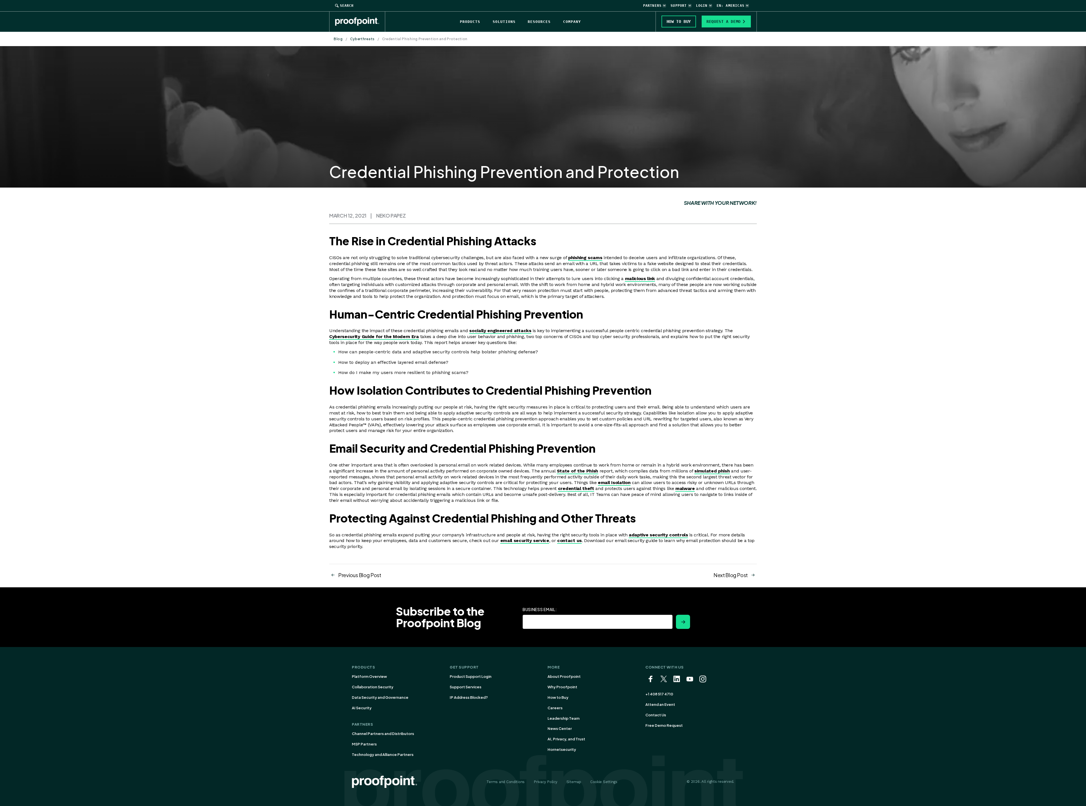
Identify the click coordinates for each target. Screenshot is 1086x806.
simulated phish (712, 471)
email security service (524, 540)
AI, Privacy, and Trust (566, 739)
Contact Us (655, 715)
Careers (555, 708)
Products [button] (470, 22)
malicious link (640, 278)
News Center (560, 728)
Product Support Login (471, 676)
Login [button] (702, 6)
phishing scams (585, 257)
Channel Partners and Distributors (383, 733)
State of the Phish (577, 471)
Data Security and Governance (380, 697)
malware (685, 488)
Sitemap (573, 782)
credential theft (576, 488)
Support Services (465, 687)
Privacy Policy (545, 782)
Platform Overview (369, 676)
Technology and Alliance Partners (382, 754)
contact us (569, 540)
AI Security (362, 708)
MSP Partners (364, 744)
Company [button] (572, 22)
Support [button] (679, 6)
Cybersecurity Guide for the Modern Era (374, 336)
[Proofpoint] (360, 21)
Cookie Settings (603, 782)
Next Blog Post (731, 575)
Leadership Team (563, 718)
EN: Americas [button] (730, 6)
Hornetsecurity (562, 749)
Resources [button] (539, 22)
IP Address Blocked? (469, 697)
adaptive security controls (658, 535)
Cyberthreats (362, 39)
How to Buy (558, 697)
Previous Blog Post (359, 575)
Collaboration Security (372, 687)
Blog (338, 39)
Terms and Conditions (505, 782)
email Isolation (614, 482)
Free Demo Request (664, 725)
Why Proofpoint (562, 687)
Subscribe (683, 622)
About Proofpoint (564, 676)
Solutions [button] (504, 22)
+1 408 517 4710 (659, 694)
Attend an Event (660, 704)
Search (347, 6)
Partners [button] (652, 6)
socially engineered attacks (500, 330)
